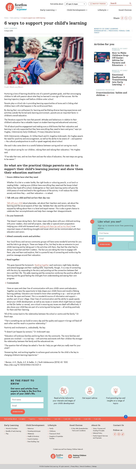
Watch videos (99, 4)
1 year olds (57, 419)
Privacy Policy (74, 466)
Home (6, 18)
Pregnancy (32, 419)
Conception (22, 419)
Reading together (42, 265)
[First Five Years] (16, 7)
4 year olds (87, 419)
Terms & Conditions (85, 466)
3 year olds (77, 419)
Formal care (124, 31)
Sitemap (94, 466)
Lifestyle (52, 425)
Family (96, 33)
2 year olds (67, 419)
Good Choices (76, 425)
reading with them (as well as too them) (55, 226)
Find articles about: (56, 4)
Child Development (35, 425)
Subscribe (105, 244)
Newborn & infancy (44, 419)
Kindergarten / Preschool (106, 31)
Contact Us (118, 425)
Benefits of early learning (106, 29)
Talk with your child (14, 203)
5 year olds (97, 419)
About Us (95, 425)
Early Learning (14, 18)
